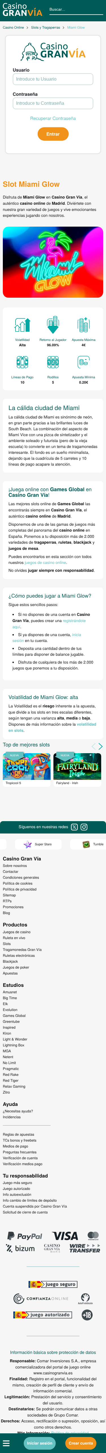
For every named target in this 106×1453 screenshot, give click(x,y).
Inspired (9, 1027)
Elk (5, 1003)
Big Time (10, 997)
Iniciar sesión (40, 1443)
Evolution (10, 1009)
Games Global (14, 1015)
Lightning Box (13, 1044)
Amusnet (10, 991)
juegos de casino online (45, 562)
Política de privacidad (69, 1433)
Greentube (11, 1021)
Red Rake (10, 1074)
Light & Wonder (15, 1039)
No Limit (9, 1062)
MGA (7, 1050)
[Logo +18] (87, 1315)
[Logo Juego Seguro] (53, 1285)
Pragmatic (11, 1068)
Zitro (6, 1092)
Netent (8, 1056)
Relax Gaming (14, 1086)
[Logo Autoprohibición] (85, 1299)
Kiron (7, 1033)
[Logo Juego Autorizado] (42, 1315)
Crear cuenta (81, 1443)
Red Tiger (10, 1080)
